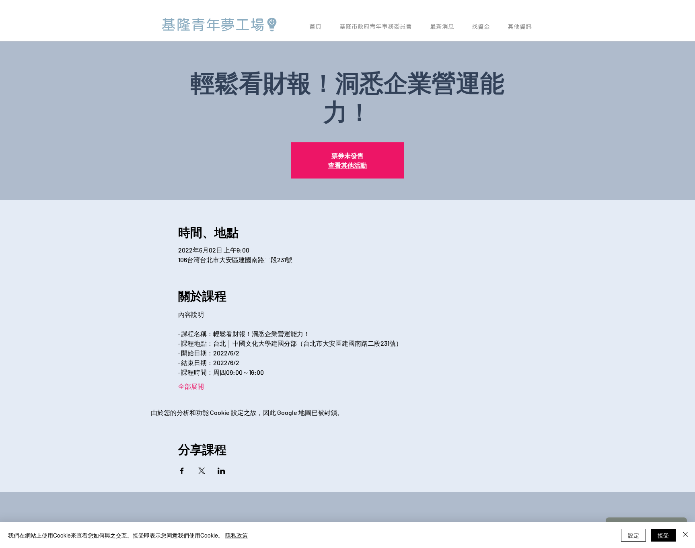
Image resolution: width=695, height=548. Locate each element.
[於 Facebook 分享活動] (182, 471)
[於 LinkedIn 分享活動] (221, 471)
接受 (663, 535)
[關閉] (685, 535)
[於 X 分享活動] (202, 471)
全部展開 (191, 386)
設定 (633, 535)
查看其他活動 (347, 165)
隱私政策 (236, 535)
